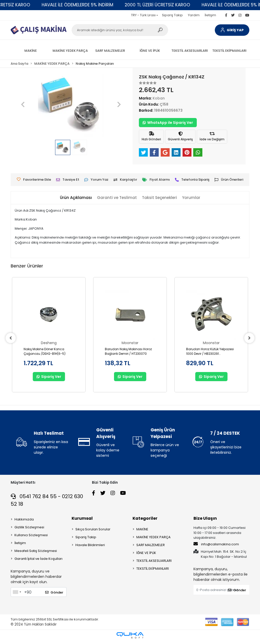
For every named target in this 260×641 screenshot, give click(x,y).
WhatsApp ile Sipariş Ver (170, 122)
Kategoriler (145, 518)
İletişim (210, 15)
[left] (10, 338)
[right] (249, 338)
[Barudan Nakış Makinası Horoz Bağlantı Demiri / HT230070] (130, 315)
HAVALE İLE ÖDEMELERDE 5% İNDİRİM (77, 5)
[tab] (76, 197)
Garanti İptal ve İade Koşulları (38, 558)
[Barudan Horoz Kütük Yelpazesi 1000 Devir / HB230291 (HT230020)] (211, 315)
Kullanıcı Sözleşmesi (31, 535)
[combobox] (17, 592)
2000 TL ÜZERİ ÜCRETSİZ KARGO (157, 5)
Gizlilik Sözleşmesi (29, 527)
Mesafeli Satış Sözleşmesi (35, 550)
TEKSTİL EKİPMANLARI (152, 568)
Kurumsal (82, 518)
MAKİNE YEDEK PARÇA (153, 537)
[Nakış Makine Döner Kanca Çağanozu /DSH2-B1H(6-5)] (49, 315)
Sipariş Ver (51, 376)
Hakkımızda (24, 519)
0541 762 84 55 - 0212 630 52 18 (47, 500)
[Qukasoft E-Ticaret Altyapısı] (130, 635)
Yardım (194, 15)
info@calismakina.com (220, 544)
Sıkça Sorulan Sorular (92, 529)
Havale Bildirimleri (90, 545)
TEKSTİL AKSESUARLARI (154, 560)
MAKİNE (142, 529)
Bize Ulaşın (205, 518)
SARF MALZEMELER (150, 545)
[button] (232, 30)
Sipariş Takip (172, 15)
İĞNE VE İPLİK (146, 552)
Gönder (57, 592)
